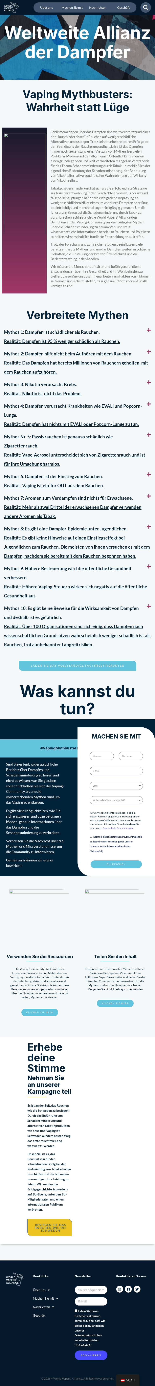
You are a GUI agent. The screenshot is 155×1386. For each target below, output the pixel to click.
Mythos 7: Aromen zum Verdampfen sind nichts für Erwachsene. (68, 498)
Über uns (46, 7)
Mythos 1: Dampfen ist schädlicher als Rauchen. (52, 332)
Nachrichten (97, 7)
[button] (77, 337)
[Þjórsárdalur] (137, 1289)
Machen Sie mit (72, 7)
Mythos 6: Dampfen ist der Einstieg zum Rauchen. (53, 476)
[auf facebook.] (128, 1289)
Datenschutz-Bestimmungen (118, 828)
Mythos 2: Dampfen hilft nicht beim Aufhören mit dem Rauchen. (68, 353)
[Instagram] (119, 1289)
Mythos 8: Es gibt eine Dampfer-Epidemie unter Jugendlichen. (66, 528)
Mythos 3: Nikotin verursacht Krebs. (40, 384)
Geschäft (123, 7)
